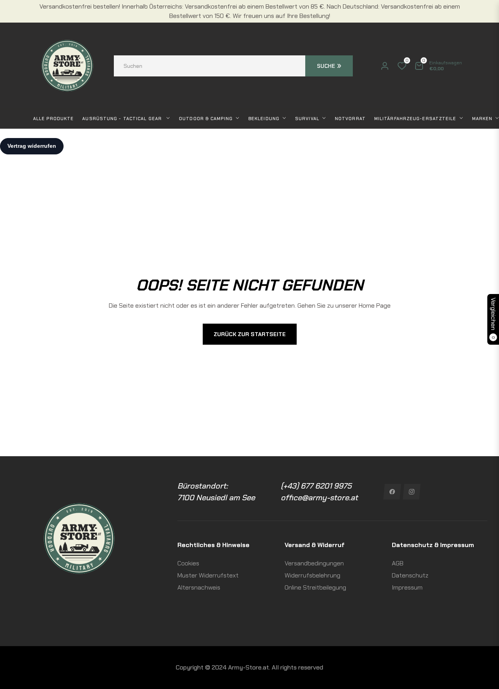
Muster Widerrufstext (208, 575)
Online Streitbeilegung (315, 587)
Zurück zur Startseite (250, 334)
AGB (397, 563)
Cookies (188, 563)
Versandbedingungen (314, 563)
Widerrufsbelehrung (312, 575)
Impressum (407, 587)
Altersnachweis (198, 587)
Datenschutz (410, 575)
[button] (233, 65)
